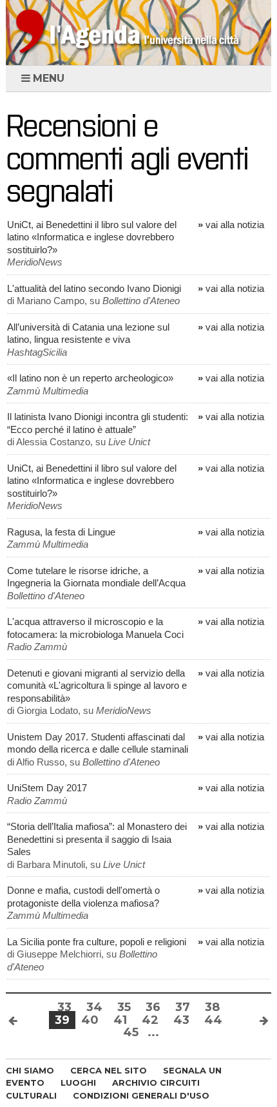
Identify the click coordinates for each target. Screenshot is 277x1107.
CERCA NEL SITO (108, 1070)
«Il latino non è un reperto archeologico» (90, 377)
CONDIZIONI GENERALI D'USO (141, 1095)
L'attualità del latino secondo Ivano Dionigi (94, 288)
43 (181, 1020)
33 (64, 1007)
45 (130, 1032)
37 (182, 1007)
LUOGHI (78, 1082)
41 (120, 1020)
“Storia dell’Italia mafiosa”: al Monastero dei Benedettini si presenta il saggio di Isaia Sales (97, 839)
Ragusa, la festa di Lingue (61, 531)
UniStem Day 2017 (47, 787)
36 (153, 1007)
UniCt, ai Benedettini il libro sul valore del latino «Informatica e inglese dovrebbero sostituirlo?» (92, 237)
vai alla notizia (231, 224)
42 (150, 1020)
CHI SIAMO (30, 1070)
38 (212, 1007)
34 (94, 1007)
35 (124, 1007)
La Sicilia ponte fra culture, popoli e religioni (96, 941)
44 (213, 1020)
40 (90, 1020)
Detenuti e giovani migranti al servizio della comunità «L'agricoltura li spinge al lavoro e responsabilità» (97, 686)
